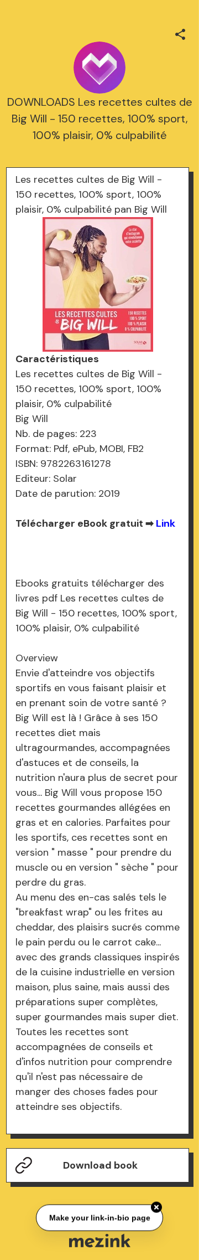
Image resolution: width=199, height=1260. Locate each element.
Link (165, 523)
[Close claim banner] (156, 1206)
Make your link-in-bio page (99, 1216)
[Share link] (180, 32)
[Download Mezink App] (99, 1240)
